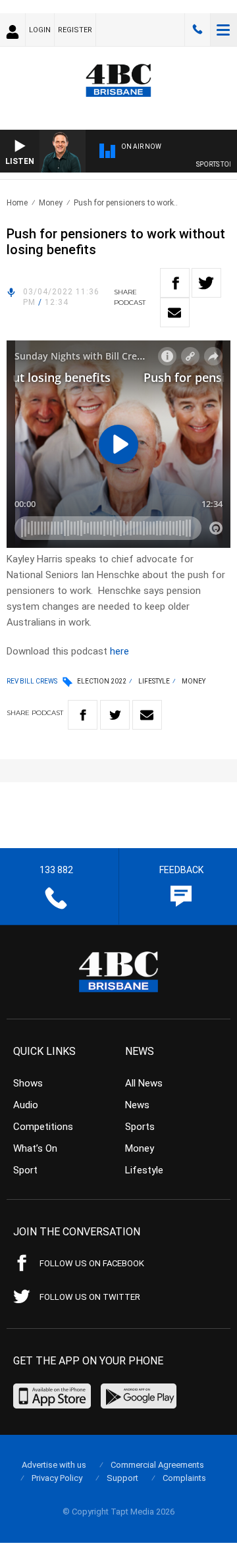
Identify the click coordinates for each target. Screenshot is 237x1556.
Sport (25, 1170)
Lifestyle (154, 681)
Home (17, 202)
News (137, 1105)
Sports (140, 1127)
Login (40, 30)
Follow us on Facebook (92, 1263)
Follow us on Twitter (90, 1297)
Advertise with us (54, 1465)
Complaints (184, 1478)
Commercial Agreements (157, 1465)
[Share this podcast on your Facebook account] (175, 283)
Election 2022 (101, 681)
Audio (25, 1105)
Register (75, 30)
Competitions (43, 1127)
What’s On (35, 1148)
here (119, 651)
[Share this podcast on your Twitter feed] (206, 283)
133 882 (197, 29)
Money (51, 202)
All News (144, 1083)
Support (122, 1478)
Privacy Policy (57, 1478)
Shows (28, 1083)
